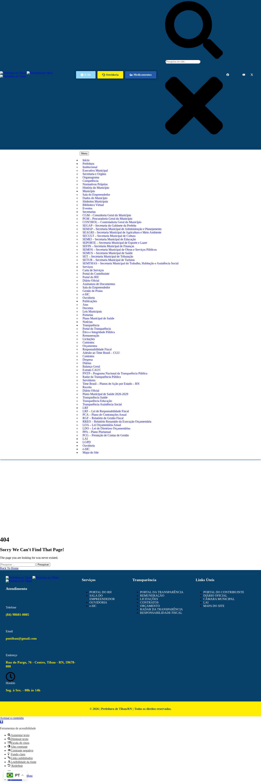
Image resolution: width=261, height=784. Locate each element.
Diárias (87, 363)
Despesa (88, 359)
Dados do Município (95, 198)
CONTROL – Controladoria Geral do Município (112, 222)
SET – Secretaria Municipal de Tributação (108, 256)
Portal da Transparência (97, 328)
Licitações (89, 339)
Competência (90, 180)
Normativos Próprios (95, 184)
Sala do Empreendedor (96, 194)
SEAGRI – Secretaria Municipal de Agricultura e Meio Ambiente (122, 232)
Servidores (89, 380)
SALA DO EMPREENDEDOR (102, 597)
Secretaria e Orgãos (94, 174)
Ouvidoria (89, 297)
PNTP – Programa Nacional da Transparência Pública (115, 373)
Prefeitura (88, 163)
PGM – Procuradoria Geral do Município (107, 218)
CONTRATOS (149, 602)
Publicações (90, 301)
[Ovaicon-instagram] (236, 75)
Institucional (90, 167)
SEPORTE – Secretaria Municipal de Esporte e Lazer (115, 242)
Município (89, 191)
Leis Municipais (92, 311)
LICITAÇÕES (149, 599)
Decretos (88, 308)
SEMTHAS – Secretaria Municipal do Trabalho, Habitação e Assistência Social (130, 263)
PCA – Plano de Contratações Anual (104, 414)
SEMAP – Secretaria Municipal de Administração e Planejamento (122, 229)
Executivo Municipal (95, 170)
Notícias (87, 321)
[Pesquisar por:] (18, 564)
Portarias (88, 315)
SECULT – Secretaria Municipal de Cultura (109, 235)
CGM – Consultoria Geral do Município (107, 215)
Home (130, 473)
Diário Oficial (91, 280)
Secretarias (89, 211)
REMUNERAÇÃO (152, 595)
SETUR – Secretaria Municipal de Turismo (109, 260)
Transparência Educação (97, 401)
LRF (85, 407)
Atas (85, 304)
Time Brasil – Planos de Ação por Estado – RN (111, 383)
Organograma (91, 177)
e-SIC (86, 294)
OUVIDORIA (98, 602)
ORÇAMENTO (150, 605)
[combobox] (182, 62)
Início (86, 160)
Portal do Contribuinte (96, 273)
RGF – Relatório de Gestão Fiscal (103, 418)
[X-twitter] (252, 75)
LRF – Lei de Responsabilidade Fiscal (106, 411)
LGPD (87, 442)
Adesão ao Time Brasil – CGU (101, 352)
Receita (87, 387)
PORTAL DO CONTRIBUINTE (223, 592)
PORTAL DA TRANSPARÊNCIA (161, 592)
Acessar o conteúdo (12, 718)
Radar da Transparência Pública (102, 376)
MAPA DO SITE (214, 605)
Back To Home (9, 568)
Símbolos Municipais (95, 201)
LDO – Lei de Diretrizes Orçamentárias (106, 428)
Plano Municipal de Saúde (98, 318)
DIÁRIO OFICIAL (215, 595)
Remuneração (91, 335)
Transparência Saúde (95, 397)
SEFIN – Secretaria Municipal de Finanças (108, 246)
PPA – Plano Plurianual (97, 431)
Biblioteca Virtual (93, 205)
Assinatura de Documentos (99, 284)
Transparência (91, 325)
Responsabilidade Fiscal (97, 349)
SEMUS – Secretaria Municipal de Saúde (108, 253)
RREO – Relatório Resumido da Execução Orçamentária (117, 421)
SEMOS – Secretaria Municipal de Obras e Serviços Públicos (120, 249)
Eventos (87, 208)
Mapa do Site (91, 452)
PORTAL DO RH (100, 592)
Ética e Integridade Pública (99, 332)
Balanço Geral (91, 366)
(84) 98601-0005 (17, 614)
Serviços (88, 266)
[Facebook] (228, 75)
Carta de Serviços (93, 270)
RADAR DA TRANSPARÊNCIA (161, 609)
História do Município (96, 187)
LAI (85, 438)
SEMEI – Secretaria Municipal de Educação (109, 239)
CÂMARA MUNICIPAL (219, 599)
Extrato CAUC (92, 370)
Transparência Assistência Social (102, 404)
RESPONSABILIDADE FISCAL (161, 612)
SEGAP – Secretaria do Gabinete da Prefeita (109, 225)
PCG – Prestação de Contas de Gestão (106, 435)
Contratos (88, 342)
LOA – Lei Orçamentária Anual (102, 425)
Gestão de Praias (93, 290)
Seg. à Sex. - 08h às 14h (23, 690)
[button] (1, 721)
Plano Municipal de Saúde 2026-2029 (105, 394)
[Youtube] (244, 75)
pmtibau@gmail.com (21, 638)
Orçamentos (90, 345)
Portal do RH (91, 277)
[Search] (194, 57)
